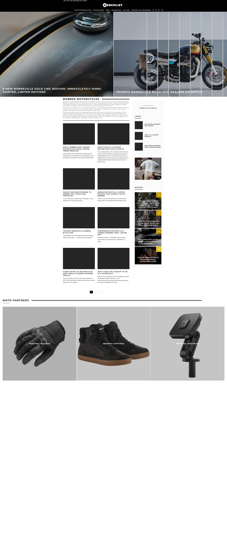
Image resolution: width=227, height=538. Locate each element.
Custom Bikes (98, 10)
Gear (108, 10)
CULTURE (126, 10)
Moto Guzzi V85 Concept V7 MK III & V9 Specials (113, 272)
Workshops (116, 10)
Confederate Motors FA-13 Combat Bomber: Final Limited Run (112, 233)
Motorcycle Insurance (141, 10)
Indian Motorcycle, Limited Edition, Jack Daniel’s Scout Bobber (112, 194)
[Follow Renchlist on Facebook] (153, 10)
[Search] (162, 10)
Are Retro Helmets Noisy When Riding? (153, 146)
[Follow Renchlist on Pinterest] (158, 10)
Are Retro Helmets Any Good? (152, 125)
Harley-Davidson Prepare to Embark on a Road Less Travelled (77, 194)
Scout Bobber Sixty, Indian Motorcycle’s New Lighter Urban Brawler (76, 149)
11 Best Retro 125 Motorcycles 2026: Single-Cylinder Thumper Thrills (78, 273)
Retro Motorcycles (83, 10)
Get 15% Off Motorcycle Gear (75, 0)
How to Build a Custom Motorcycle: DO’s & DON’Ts (111, 148)
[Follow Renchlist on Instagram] (155, 10)
